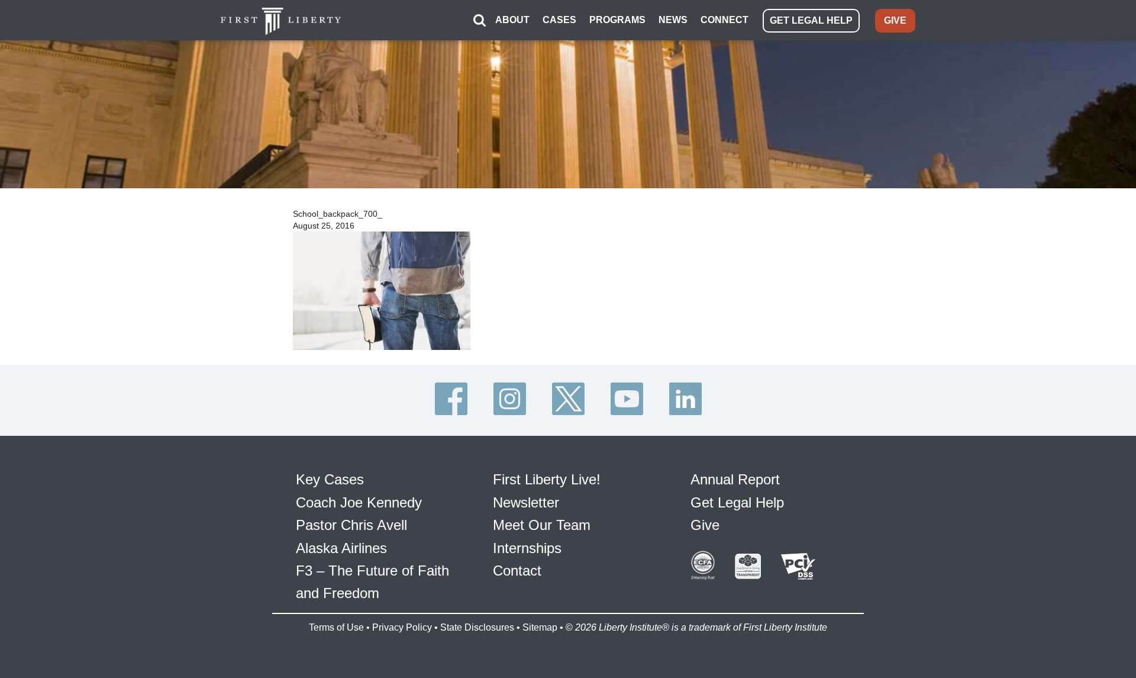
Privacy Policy (402, 627)
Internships (527, 548)
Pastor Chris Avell (351, 525)
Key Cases (330, 479)
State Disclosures (477, 627)
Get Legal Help (737, 502)
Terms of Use (336, 627)
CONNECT (724, 20)
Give (704, 525)
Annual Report (735, 479)
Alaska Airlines (341, 548)
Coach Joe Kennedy (359, 502)
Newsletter (526, 502)
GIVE (895, 20)
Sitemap (539, 627)
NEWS (673, 20)
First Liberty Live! (547, 479)
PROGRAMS (617, 20)
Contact (517, 571)
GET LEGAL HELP (811, 20)
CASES (559, 20)
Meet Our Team (541, 525)
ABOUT (512, 20)
